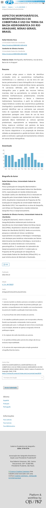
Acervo (10, 7)
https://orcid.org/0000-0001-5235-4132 (14, 45)
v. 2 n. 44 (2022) (20, 7)
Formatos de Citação (10, 378)
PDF (6, 264)
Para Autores (7, 423)
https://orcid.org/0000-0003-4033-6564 (14, 54)
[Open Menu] (2, 2)
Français (6, 404)
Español (6, 400)
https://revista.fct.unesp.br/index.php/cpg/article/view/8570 (21, 373)
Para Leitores (7, 420)
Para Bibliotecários (9, 426)
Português (7, 407)
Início (4, 7)
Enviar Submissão (11, 388)
